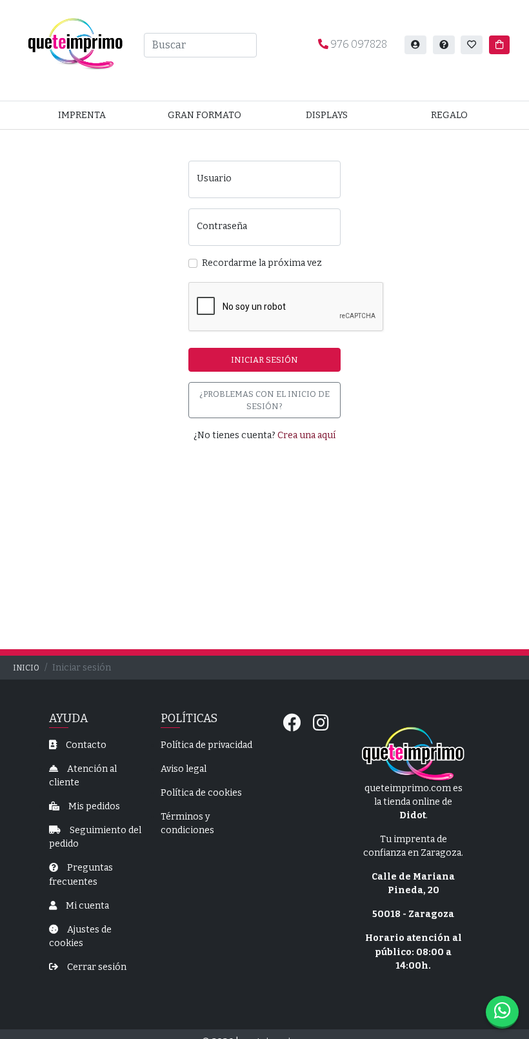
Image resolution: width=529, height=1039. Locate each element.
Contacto (85, 745)
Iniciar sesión (264, 360)
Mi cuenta (86, 905)
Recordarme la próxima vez (262, 262)
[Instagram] (321, 723)
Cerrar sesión (95, 967)
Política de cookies (201, 792)
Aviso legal (183, 768)
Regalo (449, 115)
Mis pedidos (93, 806)
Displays (327, 115)
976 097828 (357, 44)
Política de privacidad (206, 745)
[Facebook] (292, 723)
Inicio (26, 667)
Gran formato (204, 115)
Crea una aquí (306, 435)
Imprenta (82, 115)
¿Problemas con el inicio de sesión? (264, 400)
